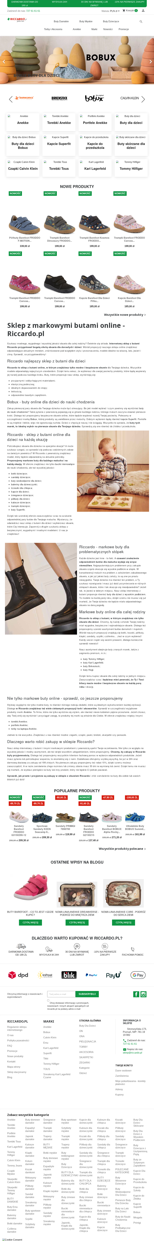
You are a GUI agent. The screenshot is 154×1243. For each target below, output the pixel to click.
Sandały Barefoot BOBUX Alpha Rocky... (112, 829)
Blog (9, 1077)
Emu (45, 1042)
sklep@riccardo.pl (132, 1052)
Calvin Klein (49, 1037)
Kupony (119, 1094)
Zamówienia (122, 1076)
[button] (11, 60)
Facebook (136, 994)
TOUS (46, 1069)
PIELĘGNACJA (87, 1041)
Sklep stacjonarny (16, 1072)
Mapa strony (13, 1067)
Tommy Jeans (14, 1165)
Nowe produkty (15, 1056)
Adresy (119, 1089)
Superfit (47, 1053)
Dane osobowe (123, 1070)
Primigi (137, 1222)
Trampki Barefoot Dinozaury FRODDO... (59, 239)
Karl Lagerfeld (50, 1048)
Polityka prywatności (18, 1040)
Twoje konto (124, 1065)
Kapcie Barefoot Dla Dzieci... (129, 299)
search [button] (141, 21)
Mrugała (137, 1217)
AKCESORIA (86, 1052)
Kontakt (11, 1061)
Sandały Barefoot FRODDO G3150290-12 (18, 830)
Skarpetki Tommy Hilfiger (12, 1190)
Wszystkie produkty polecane (123, 849)
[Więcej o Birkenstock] (27, 98)
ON (81, 1031)
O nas (10, 1035)
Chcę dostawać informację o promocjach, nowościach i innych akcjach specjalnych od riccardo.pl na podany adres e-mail (68, 1006)
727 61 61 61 (33, 11)
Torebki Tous (14, 1141)
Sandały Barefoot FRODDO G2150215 (88, 830)
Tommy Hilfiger (51, 1064)
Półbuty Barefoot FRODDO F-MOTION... (24, 239)
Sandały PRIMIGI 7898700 (65, 827)
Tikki (45, 1058)
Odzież (83, 1073)
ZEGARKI (84, 1062)
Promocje (12, 1051)
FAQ (9, 1046)
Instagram (143, 994)
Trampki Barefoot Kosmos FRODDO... (94, 239)
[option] (77, 60)
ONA (82, 1036)
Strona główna (90, 1020)
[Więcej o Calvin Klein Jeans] (97, 98)
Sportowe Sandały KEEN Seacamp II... (42, 829)
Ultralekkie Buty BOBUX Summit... (135, 827)
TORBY (83, 1047)
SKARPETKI (86, 1057)
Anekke (47, 1027)
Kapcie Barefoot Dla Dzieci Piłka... (94, 299)
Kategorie (84, 1068)
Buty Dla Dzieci (87, 1026)
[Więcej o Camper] (132, 98)
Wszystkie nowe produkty (125, 315)
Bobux (46, 1032)
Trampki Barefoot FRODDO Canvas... (129, 239)
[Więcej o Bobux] (62, 98)
